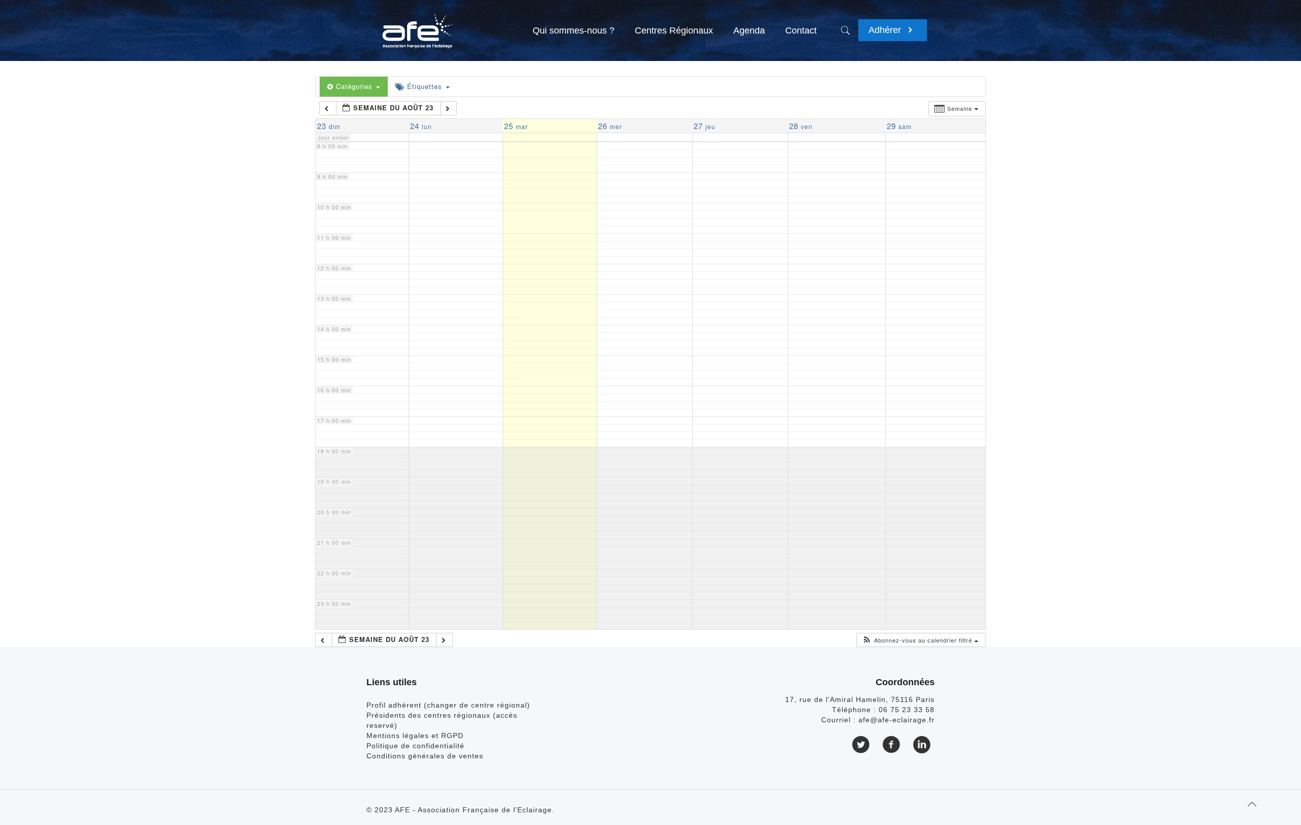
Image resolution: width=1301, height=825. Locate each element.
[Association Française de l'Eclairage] (417, 25)
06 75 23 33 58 (907, 710)
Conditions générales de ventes (424, 756)
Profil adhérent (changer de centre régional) (448, 705)
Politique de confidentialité (415, 746)
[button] (920, 640)
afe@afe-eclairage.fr (896, 720)
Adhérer (886, 30)
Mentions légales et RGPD (414, 735)
